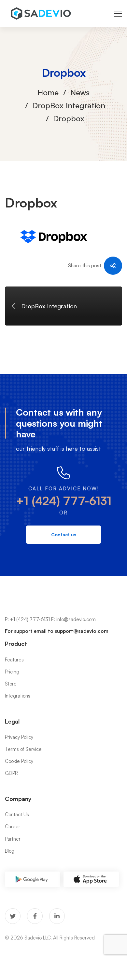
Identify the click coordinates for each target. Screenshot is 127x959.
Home (48, 92)
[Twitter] (13, 916)
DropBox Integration (68, 105)
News (80, 92)
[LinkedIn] (57, 916)
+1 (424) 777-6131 (63, 500)
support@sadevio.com (81, 631)
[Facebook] (35, 916)
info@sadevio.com (76, 619)
